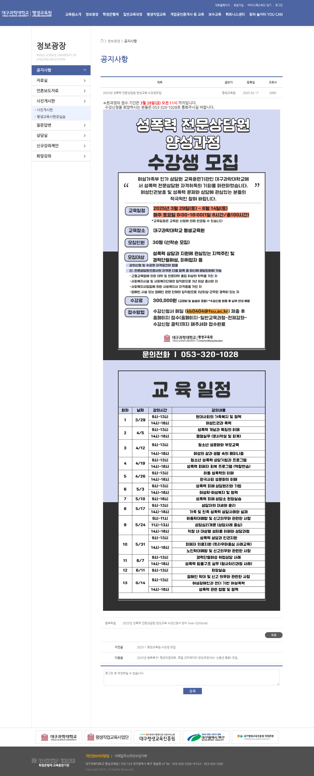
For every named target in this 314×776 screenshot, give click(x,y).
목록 (273, 635)
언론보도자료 (48, 90)
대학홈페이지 (222, 5)
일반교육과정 (132, 14)
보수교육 (215, 14)
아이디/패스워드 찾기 (259, 5)
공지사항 (44, 70)
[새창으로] (59, 745)
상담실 (42, 135)
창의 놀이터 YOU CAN (266, 14)
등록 (192, 691)
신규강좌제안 (48, 145)
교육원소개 (73, 14)
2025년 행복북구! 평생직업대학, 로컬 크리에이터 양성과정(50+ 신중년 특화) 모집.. (188, 657)
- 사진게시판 (42, 110)
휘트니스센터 (235, 14)
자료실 (42, 80)
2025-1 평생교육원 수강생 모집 (156, 647)
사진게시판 (46, 101)
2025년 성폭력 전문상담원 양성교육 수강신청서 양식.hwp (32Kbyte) (165, 623)
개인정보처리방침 (97, 756)
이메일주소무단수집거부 (131, 756)
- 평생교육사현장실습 (48, 117)
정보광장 (92, 14)
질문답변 (44, 125)
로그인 (279, 5)
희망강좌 (44, 156)
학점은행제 (111, 14)
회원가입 (239, 5)
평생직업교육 (156, 14)
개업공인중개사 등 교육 (187, 14)
